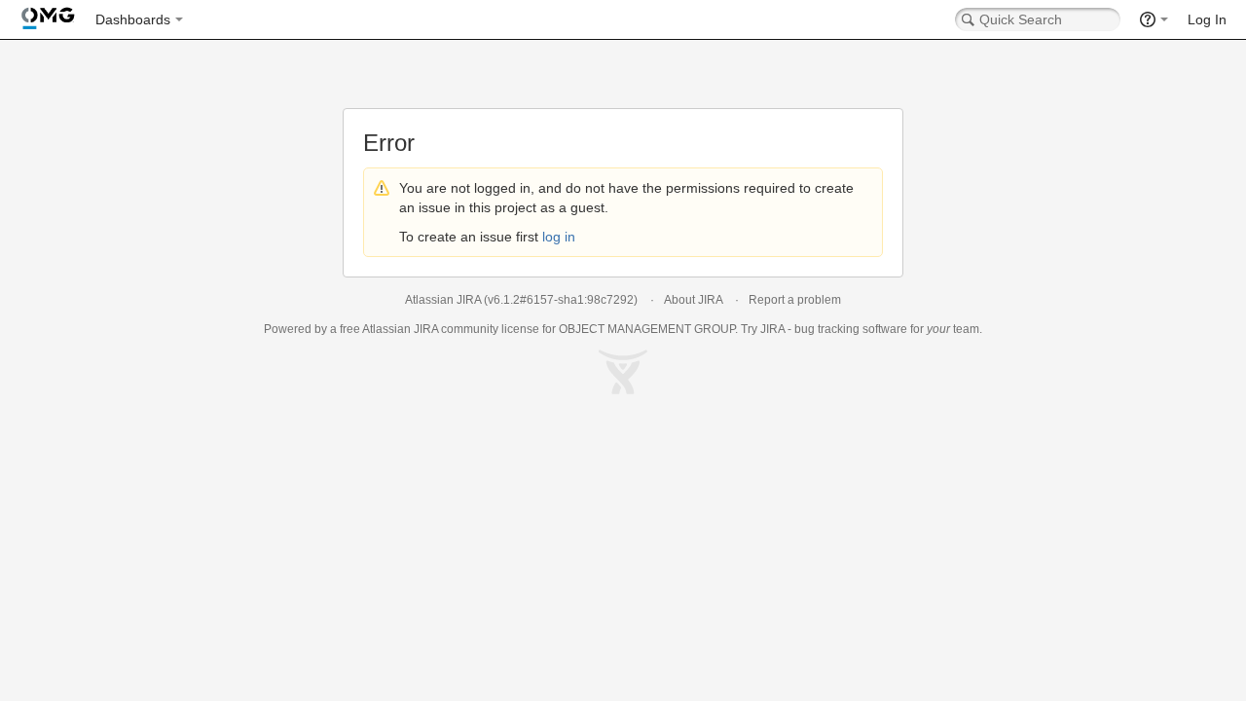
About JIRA (693, 300)
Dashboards (132, 19)
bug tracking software (850, 329)
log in (558, 236)
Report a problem (795, 300)
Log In (1207, 19)
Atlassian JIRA (443, 300)
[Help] (1154, 19)
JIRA (426, 329)
